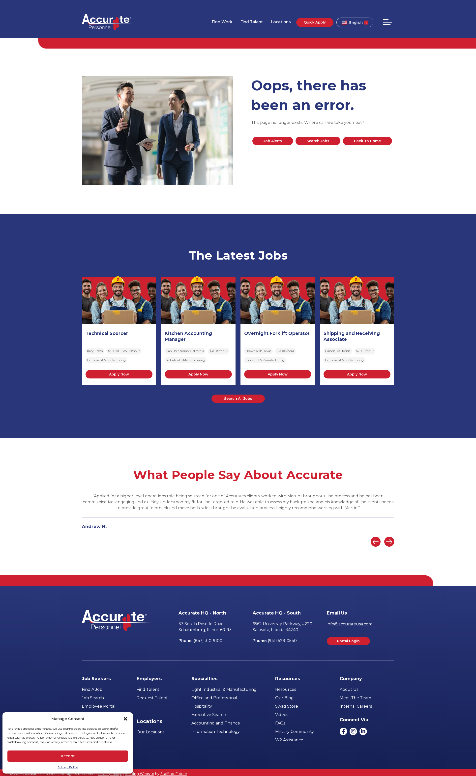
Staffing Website (139, 774)
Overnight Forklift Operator (277, 333)
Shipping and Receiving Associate (352, 336)
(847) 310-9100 (208, 640)
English (356, 22)
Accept (68, 755)
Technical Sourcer (107, 333)
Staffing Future (173, 774)
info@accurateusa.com (349, 624)
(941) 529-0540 (282, 640)
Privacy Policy (68, 767)
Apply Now (119, 374)
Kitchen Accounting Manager (188, 336)
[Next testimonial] (389, 542)
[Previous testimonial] (376, 542)
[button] (125, 718)
